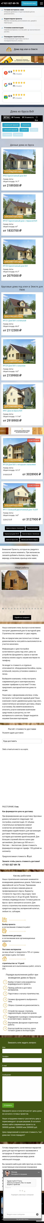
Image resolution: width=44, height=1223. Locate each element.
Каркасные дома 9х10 (12, 534)
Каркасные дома (32, 528)
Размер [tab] (16, 117)
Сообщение (6, 1075)
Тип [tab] (7, 117)
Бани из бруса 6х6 (12, 540)
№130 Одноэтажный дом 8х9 (15, 266)
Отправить (8, 1105)
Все (36, 120)
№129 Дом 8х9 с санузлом (14, 366)
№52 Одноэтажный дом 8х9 (15, 176)
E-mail (4, 1066)
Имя (3, 1047)
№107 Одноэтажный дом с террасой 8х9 (20, 221)
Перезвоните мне (29, 3)
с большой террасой (10, 130)
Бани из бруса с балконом (30, 534)
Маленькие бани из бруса (29, 540)
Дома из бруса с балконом (15, 528)
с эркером (24, 130)
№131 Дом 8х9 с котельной (14, 320)
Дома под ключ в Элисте (25, 49)
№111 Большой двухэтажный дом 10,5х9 (20, 510)
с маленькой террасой (11, 125)
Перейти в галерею (22, 618)
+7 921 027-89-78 (10, 3)
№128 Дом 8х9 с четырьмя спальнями (19, 464)
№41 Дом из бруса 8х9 (12, 411)
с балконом (26, 125)
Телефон (5, 1056)
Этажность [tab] (29, 117)
